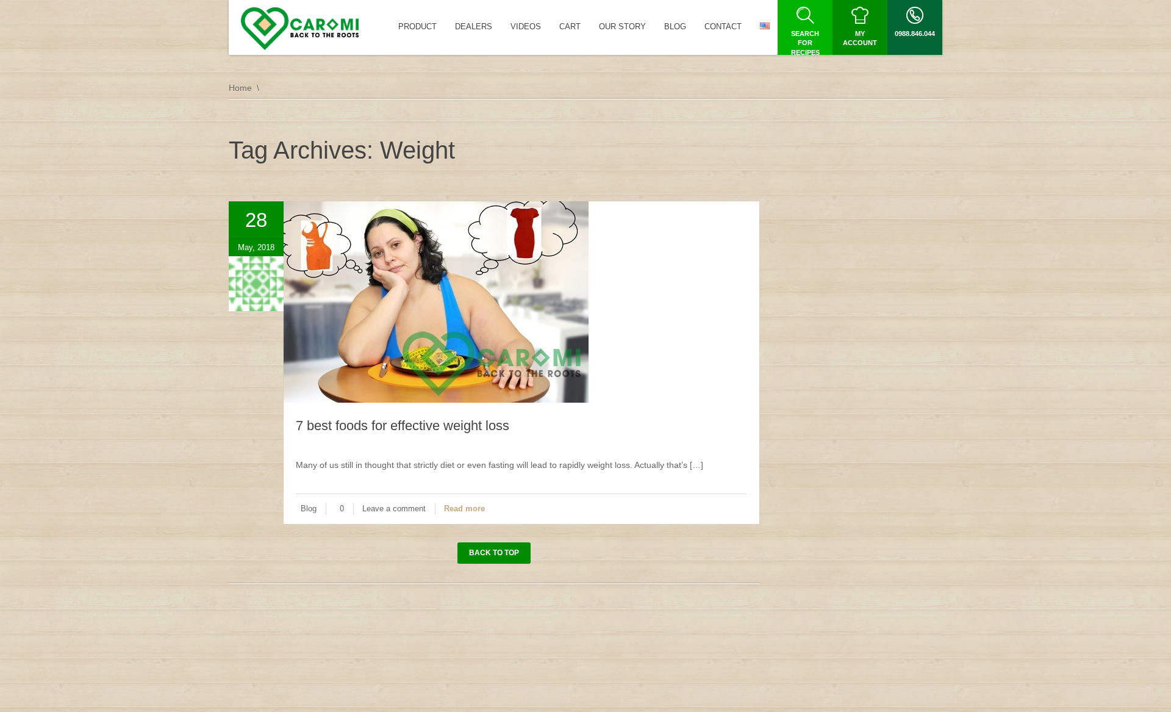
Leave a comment (394, 508)
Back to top (494, 552)
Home (240, 88)
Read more (464, 508)
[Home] (300, 28)
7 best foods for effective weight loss (402, 425)
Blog (309, 508)
